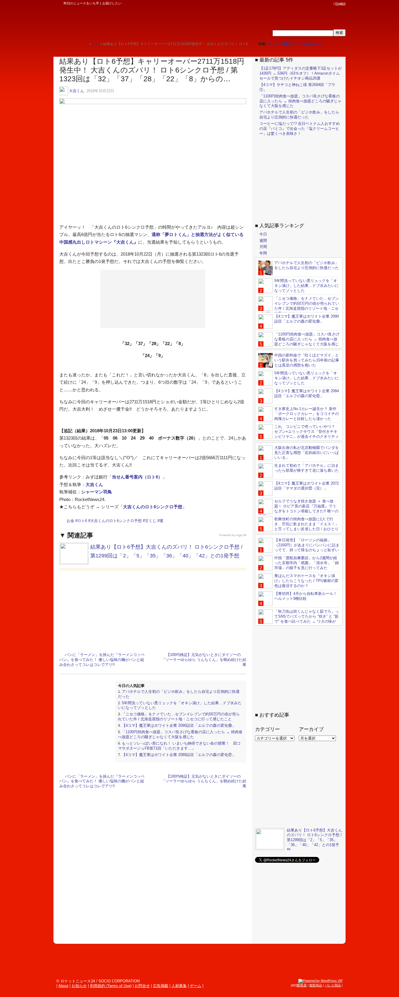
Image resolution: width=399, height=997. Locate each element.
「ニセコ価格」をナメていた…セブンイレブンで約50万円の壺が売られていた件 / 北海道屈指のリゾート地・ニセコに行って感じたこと (179, 716)
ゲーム (195, 986)
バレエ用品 (333, 985)
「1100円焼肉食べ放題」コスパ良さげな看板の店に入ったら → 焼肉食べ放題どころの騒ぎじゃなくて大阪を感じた (180, 734)
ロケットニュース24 (122, 22)
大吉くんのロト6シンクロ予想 (152, 506)
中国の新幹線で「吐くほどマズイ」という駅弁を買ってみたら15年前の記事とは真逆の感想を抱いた (306, 360)
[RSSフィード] (330, 3)
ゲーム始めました (309, 44)
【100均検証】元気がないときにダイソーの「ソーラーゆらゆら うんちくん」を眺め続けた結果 (204, 659)
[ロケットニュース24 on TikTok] (319, 3)
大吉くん (76, 91)
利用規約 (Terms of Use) (110, 986)
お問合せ (142, 986)
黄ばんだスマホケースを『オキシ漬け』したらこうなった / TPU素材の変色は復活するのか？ (306, 581)
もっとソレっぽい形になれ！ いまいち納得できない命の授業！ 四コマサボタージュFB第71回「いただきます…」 (179, 745)
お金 (70, 521)
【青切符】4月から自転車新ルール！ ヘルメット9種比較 (305, 596)
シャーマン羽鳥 (96, 491)
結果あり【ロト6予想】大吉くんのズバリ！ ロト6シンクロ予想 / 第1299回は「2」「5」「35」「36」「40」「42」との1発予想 (314, 840)
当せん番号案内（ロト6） (137, 476)
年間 (263, 253)
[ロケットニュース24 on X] (297, 3)
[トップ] (85, 44)
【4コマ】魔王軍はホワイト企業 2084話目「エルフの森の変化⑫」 (306, 393)
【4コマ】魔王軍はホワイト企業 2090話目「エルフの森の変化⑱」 (179, 725)
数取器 (302, 985)
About (63, 986)
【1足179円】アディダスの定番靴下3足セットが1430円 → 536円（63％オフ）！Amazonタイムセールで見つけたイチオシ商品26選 (300, 73)
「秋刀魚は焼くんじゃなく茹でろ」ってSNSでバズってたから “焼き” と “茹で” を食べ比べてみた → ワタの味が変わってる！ (298, 618)
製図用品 (315, 985)
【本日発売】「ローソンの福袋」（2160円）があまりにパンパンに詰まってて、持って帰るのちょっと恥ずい (306, 545)
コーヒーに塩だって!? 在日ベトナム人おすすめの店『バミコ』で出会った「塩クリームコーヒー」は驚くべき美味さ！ (299, 128)
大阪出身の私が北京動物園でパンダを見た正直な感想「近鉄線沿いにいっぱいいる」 (306, 452)
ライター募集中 (280, 44)
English (340, 3)
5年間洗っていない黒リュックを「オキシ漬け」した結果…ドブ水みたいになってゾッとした (306, 285)
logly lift (241, 535)
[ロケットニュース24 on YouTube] (324, 3)
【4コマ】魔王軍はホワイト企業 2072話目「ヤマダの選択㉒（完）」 (306, 485)
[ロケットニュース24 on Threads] (308, 3)
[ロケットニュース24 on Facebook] (302, 3)
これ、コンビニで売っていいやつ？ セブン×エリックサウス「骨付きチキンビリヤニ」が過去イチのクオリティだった (298, 434)
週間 (263, 240)
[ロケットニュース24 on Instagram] (313, 3)
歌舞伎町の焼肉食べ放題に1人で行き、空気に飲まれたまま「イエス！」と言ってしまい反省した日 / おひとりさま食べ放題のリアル (298, 526)
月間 (263, 246)
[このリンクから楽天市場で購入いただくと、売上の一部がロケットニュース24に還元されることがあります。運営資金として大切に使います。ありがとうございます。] (291, 3)
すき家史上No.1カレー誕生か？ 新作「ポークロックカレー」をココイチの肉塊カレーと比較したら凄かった (306, 414)
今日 (263, 234)
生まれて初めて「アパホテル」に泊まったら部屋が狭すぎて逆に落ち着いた (306, 468)
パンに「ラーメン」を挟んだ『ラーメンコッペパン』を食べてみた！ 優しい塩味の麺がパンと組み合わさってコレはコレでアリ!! (102, 659)
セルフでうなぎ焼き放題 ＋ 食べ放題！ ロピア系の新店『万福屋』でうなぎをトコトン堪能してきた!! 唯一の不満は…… (298, 508)
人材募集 (179, 986)
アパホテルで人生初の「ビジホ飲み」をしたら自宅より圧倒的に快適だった (299, 114)
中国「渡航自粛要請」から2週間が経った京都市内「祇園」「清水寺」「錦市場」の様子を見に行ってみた (306, 563)
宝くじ (150, 521)
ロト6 (82, 521)
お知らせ (79, 986)
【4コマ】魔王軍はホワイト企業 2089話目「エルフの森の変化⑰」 (179, 755)
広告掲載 (160, 986)
